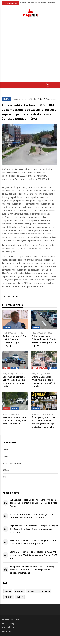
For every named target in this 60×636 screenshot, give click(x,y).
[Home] (30, 12)
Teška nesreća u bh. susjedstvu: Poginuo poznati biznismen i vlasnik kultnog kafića (33, 542)
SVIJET (5, 477)
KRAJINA (6, 99)
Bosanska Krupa (39, 368)
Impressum (7, 631)
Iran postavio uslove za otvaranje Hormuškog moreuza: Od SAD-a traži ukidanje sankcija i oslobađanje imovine (32, 569)
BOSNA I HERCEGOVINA (12, 463)
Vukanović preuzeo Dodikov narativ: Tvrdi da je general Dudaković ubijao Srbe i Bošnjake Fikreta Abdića (33, 502)
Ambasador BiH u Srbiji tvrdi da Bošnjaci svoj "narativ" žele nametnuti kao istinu (31, 516)
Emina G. (41, 99)
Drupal (16, 619)
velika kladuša (11, 296)
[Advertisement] (30, 50)
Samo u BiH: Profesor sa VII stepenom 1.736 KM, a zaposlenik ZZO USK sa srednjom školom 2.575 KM (33, 554)
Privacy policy (8, 623)
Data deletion (8, 627)
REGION (6, 470)
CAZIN (6, 368)
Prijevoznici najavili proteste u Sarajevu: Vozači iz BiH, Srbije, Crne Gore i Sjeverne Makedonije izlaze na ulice (34, 528)
